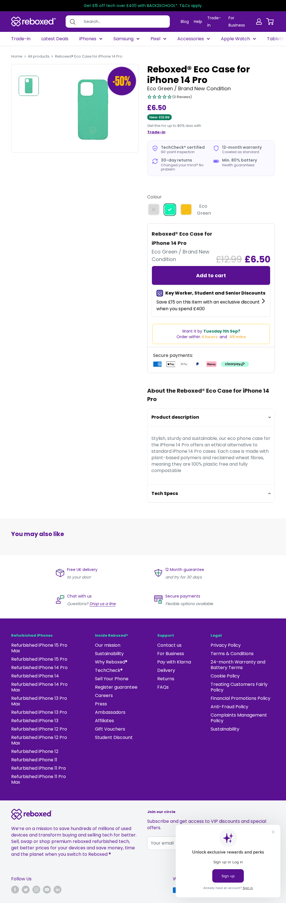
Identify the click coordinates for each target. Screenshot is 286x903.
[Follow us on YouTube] (47, 889)
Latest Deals (54, 39)
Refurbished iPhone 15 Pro (39, 659)
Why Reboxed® (111, 662)
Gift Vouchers (110, 729)
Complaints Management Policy (239, 718)
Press (101, 704)
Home (16, 56)
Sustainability (109, 653)
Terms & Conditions (232, 653)
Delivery (166, 670)
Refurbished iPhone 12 (34, 751)
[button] (169, 97)
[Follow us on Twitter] (26, 889)
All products (38, 56)
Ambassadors (110, 712)
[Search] (73, 21)
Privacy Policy (226, 645)
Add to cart (211, 275)
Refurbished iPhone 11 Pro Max (38, 779)
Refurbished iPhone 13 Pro (39, 712)
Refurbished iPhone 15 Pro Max (39, 648)
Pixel (155, 39)
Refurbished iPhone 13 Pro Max (39, 701)
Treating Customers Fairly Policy (239, 687)
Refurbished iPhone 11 (34, 760)
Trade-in (20, 39)
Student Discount (114, 737)
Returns (165, 679)
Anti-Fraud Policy (229, 706)
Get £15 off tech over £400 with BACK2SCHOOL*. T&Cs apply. (143, 5)
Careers (104, 695)
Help (198, 21)
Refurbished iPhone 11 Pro (38, 768)
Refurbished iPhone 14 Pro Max (39, 687)
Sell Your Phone (111, 679)
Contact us (169, 645)
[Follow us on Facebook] (15, 889)
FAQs (163, 687)
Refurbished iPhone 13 (34, 720)
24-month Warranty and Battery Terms (238, 665)
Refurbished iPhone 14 (35, 676)
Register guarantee (116, 687)
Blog (185, 21)
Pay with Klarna (174, 662)
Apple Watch (235, 39)
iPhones (87, 39)
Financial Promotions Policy (240, 698)
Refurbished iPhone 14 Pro (39, 667)
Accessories (190, 39)
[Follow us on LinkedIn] (57, 889)
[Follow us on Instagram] (36, 889)
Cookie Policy (225, 676)
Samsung (123, 39)
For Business (170, 653)
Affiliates (104, 720)
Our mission (107, 645)
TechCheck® (109, 670)
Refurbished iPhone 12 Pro (39, 729)
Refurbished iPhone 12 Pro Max (39, 740)
